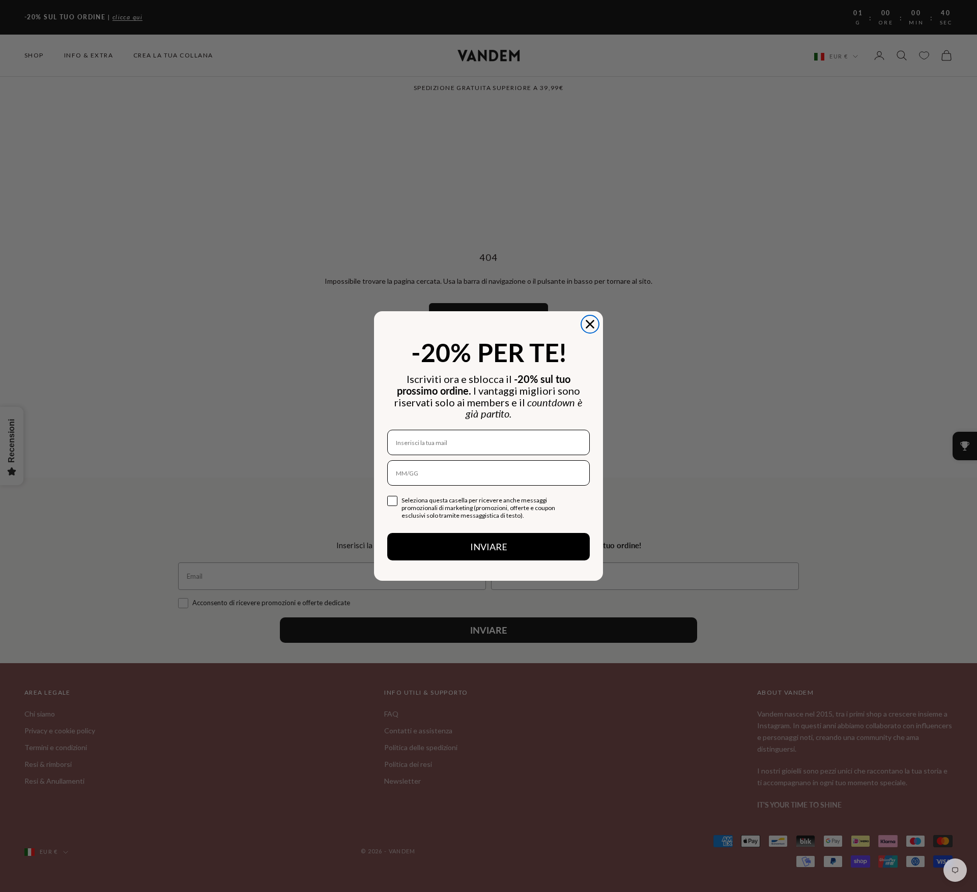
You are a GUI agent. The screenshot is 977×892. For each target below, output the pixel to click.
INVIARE (488, 546)
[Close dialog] (590, 324)
